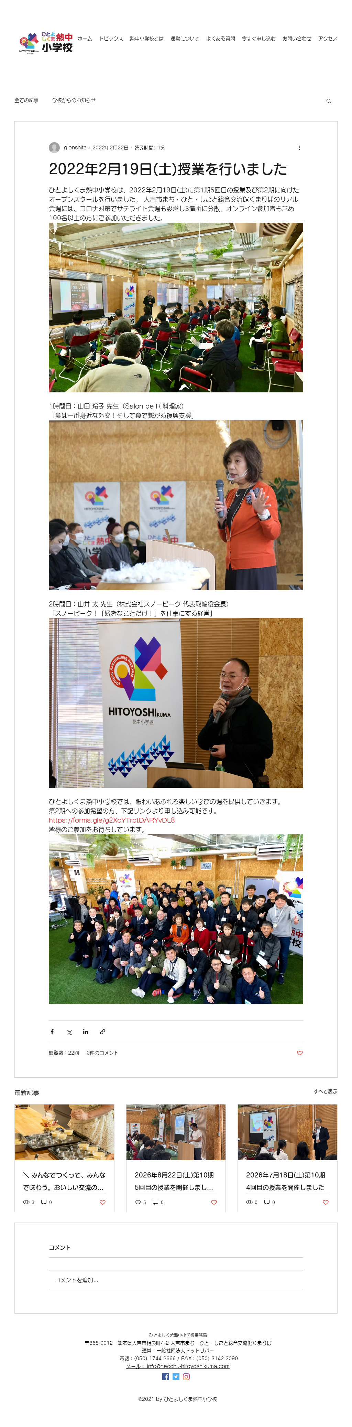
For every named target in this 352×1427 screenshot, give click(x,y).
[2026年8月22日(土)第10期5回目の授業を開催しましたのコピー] (176, 1132)
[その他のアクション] (299, 148)
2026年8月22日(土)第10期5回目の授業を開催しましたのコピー (174, 1183)
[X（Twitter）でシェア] (69, 1031)
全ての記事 (26, 100)
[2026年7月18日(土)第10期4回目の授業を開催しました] (287, 1132)
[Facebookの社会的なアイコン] (165, 1376)
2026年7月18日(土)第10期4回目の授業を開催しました (285, 1181)
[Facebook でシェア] (52, 1031)
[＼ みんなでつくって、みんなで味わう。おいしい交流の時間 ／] (64, 1132)
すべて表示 (326, 1091)
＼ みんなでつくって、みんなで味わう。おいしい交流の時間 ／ (64, 1183)
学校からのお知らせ (74, 100)
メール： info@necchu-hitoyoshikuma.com (178, 1366)
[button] (329, 100)
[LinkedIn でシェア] (85, 1031)
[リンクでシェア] (102, 1031)
